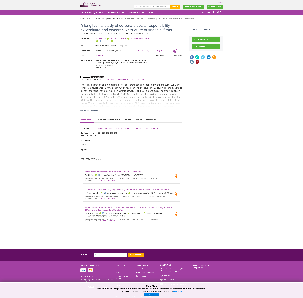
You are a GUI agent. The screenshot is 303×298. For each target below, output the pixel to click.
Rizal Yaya (106, 41)
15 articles (99, 55)
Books (150, 12)
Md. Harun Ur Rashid (118, 38)
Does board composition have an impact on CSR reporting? (113, 171)
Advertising (120, 282)
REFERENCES (151, 120)
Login (220, 2)
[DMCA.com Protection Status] (97, 77)
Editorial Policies (135, 12)
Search (175, 6)
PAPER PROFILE (87, 120)
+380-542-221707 (170, 275)
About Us (86, 12)
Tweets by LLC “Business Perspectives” (202, 266)
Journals (98, 12)
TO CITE (137, 51)
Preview (201, 46)
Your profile (140, 269)
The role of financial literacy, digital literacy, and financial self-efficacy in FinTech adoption (127, 189)
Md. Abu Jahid (100, 38)
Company (119, 269)
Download (203, 40)
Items (216, 6)
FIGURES (128, 120)
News (118, 272)
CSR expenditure (137, 128)
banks (110, 128)
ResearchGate (197, 57)
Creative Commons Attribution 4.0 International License (124, 79)
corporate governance (121, 128)
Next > (207, 29)
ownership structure (152, 128)
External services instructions (145, 272)
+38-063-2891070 (170, 280)
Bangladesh (102, 128)
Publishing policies (115, 12)
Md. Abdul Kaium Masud (140, 38)
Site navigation (141, 276)
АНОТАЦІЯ (146, 51)
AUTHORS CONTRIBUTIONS (109, 120)
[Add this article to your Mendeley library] (197, 62)
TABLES (139, 120)
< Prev (194, 29)
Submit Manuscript (193, 6)
